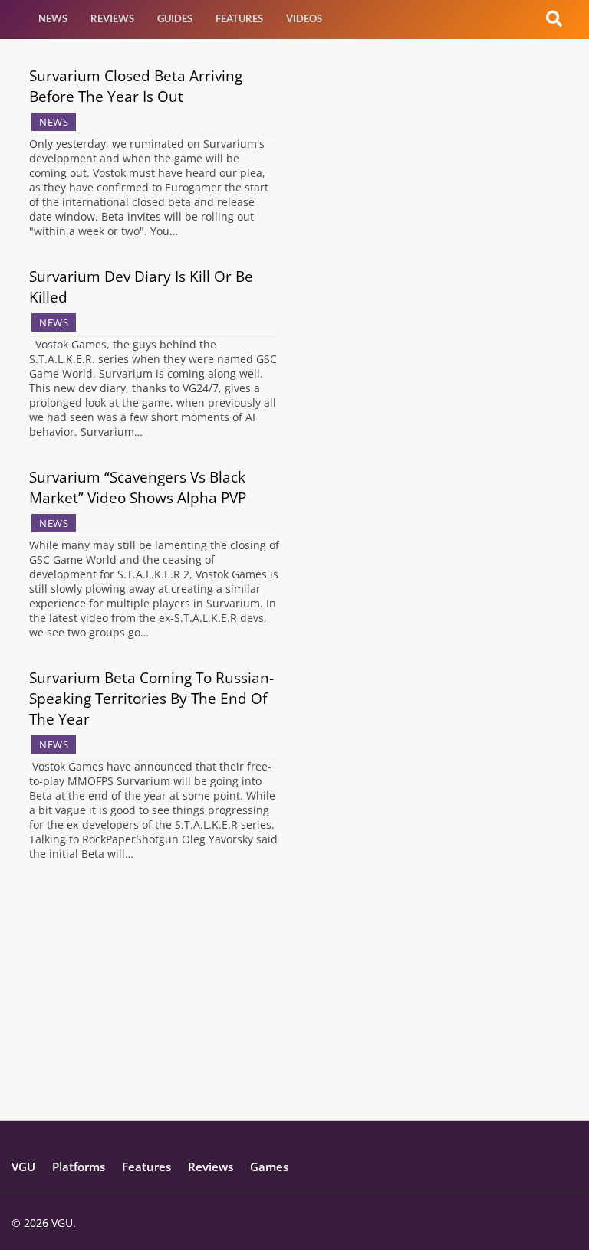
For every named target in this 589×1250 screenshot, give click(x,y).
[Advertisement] (294, 1012)
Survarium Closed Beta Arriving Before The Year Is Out (135, 85)
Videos (304, 18)
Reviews (112, 18)
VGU (23, 1166)
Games (269, 1166)
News (52, 18)
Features (239, 18)
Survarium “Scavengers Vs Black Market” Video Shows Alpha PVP (137, 487)
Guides (174, 18)
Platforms (78, 1166)
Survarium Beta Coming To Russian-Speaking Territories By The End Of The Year (151, 698)
